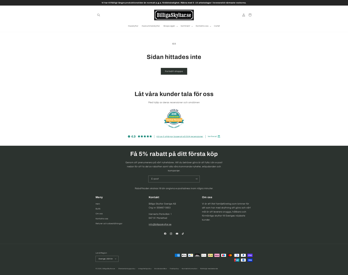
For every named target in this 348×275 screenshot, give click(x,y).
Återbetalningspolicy (126, 268)
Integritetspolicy (145, 268)
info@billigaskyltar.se (160, 224)
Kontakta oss (102, 219)
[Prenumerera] (196, 179)
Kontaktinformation (190, 268)
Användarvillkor (160, 268)
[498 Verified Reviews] (174, 129)
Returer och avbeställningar (109, 224)
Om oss (99, 214)
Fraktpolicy (174, 268)
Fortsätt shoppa (174, 71)
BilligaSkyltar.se (108, 268)
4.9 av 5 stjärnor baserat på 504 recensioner (179, 136)
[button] (99, 15)
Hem (98, 204)
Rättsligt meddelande (209, 268)
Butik (98, 209)
